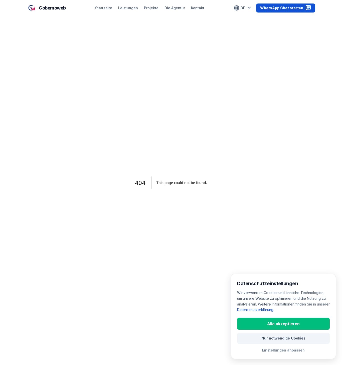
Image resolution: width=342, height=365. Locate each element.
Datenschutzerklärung (255, 310)
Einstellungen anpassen (283, 350)
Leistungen (128, 8)
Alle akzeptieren (283, 323)
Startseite (103, 8)
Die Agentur (174, 8)
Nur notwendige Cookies (283, 338)
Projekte (151, 8)
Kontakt (197, 8)
